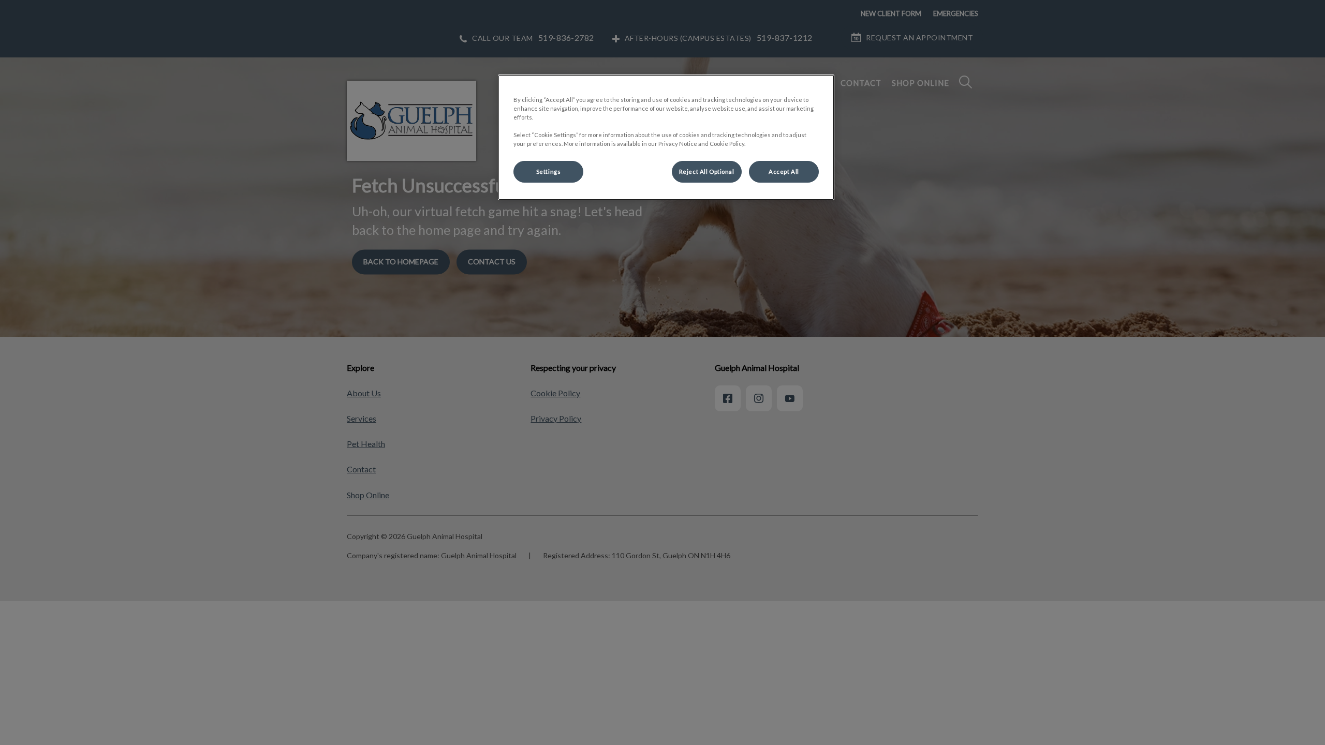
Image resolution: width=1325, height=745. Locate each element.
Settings (548, 171)
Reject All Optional (706, 171)
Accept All (784, 171)
